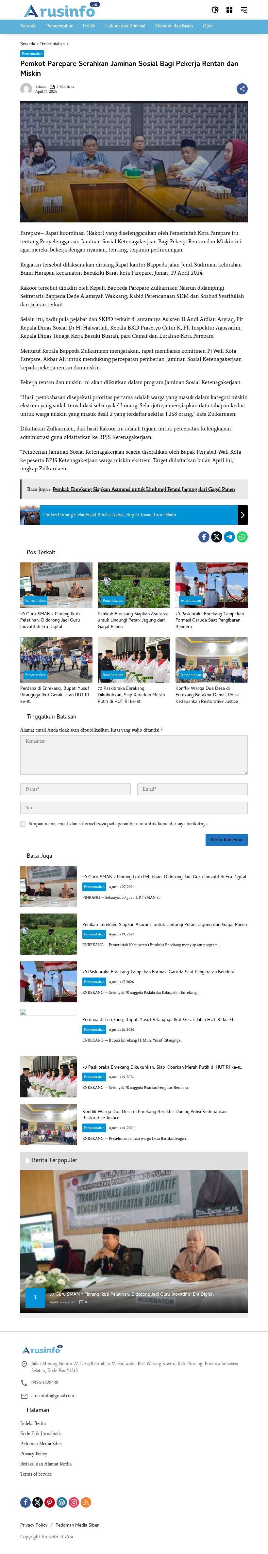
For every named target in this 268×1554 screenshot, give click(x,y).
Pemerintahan (32, 54)
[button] (215, 10)
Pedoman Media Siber (41, 1444)
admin (40, 87)
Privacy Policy (33, 1454)
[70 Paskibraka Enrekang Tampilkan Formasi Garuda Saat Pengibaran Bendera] (212, 585)
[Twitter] (216, 536)
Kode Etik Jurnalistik (40, 1433)
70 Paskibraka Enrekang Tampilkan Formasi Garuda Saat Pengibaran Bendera (210, 621)
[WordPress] (62, 1502)
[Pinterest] (49, 1502)
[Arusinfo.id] (61, 9)
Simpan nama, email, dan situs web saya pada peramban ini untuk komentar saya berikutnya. (118, 824)
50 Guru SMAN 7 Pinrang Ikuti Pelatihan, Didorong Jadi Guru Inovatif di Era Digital (50, 621)
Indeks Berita (33, 1423)
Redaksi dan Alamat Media (46, 1464)
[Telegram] (229, 536)
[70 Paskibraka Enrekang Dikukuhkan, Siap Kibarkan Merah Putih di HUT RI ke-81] (134, 660)
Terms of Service (36, 1474)
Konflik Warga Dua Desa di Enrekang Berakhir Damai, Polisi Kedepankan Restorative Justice (207, 695)
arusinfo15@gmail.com (52, 1396)
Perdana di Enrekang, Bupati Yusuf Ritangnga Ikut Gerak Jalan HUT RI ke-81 (54, 695)
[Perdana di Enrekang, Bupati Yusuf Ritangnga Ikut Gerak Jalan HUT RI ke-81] (56, 660)
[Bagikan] (242, 88)
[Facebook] (203, 536)
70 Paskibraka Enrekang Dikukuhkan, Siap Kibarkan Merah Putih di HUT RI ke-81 (131, 695)
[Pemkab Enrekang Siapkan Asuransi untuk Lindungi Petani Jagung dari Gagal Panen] (134, 585)
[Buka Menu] (229, 10)
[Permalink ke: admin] (27, 89)
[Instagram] (74, 1502)
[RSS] (86, 1502)
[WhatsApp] (242, 536)
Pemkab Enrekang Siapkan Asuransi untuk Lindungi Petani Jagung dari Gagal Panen (133, 621)
